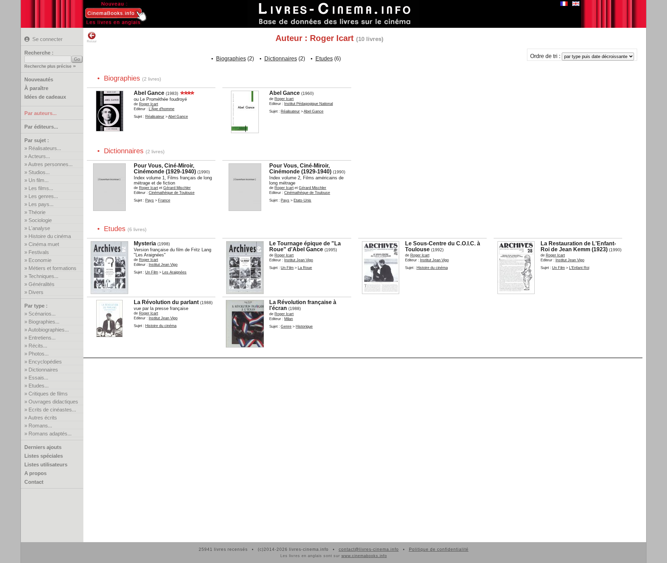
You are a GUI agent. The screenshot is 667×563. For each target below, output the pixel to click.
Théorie (37, 212)
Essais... (38, 378)
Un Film (151, 272)
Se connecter (47, 39)
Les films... (40, 188)
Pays (149, 200)
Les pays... (40, 204)
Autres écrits (42, 418)
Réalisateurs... (44, 148)
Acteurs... (39, 156)
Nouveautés (38, 79)
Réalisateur (154, 116)
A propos (35, 473)
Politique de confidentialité (439, 549)
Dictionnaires (43, 370)
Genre (286, 326)
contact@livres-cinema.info (369, 549)
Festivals (38, 252)
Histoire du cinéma (49, 236)
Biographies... (43, 322)
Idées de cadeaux (45, 97)
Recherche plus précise (48, 66)
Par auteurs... (40, 113)
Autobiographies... (48, 330)
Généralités (41, 284)
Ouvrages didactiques (53, 402)
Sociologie (40, 220)
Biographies (231, 59)
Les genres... (43, 196)
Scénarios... (42, 314)
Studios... (39, 172)
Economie (39, 260)
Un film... (38, 180)
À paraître (36, 88)
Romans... (40, 426)
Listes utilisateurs (45, 464)
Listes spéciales (43, 456)
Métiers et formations (52, 268)
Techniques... (43, 276)
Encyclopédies (45, 362)
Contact (33, 482)
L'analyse (39, 228)
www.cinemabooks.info (364, 556)
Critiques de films (48, 394)
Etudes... (38, 386)
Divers (35, 292)
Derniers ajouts (42, 447)
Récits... (37, 346)
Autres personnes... (50, 164)
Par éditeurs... (41, 127)
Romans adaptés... (50, 433)
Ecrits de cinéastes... (52, 410)
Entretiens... (42, 338)
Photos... (38, 354)
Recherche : (38, 53)
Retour (92, 41)
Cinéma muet (43, 244)
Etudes (324, 59)
